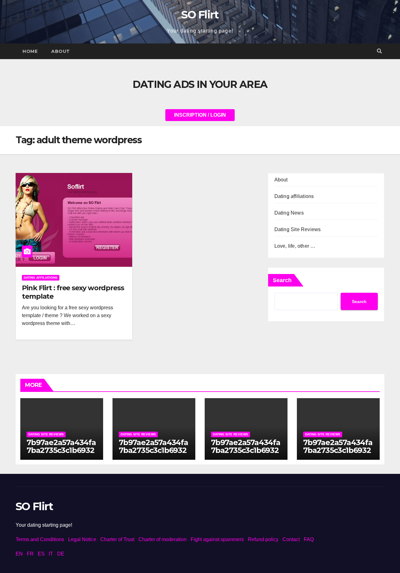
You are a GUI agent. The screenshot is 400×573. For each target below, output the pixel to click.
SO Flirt (199, 14)
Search (282, 280)
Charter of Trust (117, 539)
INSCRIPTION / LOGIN (200, 115)
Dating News (289, 213)
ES (41, 553)
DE (60, 553)
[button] (379, 51)
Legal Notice (82, 539)
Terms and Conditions (40, 539)
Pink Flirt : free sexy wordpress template (73, 292)
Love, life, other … (295, 246)
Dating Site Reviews (297, 229)
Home (30, 51)
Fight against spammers (217, 539)
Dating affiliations (41, 277)
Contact (291, 539)
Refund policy (263, 539)
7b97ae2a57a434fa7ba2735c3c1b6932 (61, 446)
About (60, 51)
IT (51, 553)
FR (30, 553)
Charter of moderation (162, 539)
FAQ (309, 539)
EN (19, 553)
